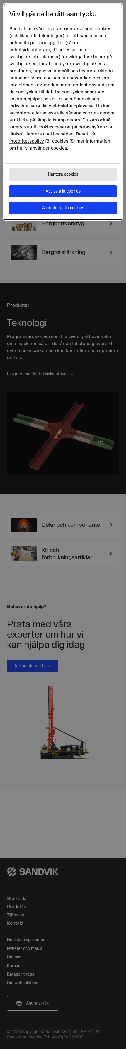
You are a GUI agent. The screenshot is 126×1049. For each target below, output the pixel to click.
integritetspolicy (26, 141)
